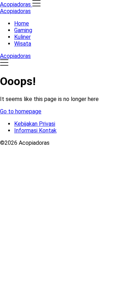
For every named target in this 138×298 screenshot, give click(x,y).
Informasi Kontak (35, 130)
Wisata (22, 43)
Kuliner (22, 37)
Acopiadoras (15, 11)
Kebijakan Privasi (34, 123)
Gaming (23, 30)
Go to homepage (20, 111)
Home (21, 23)
